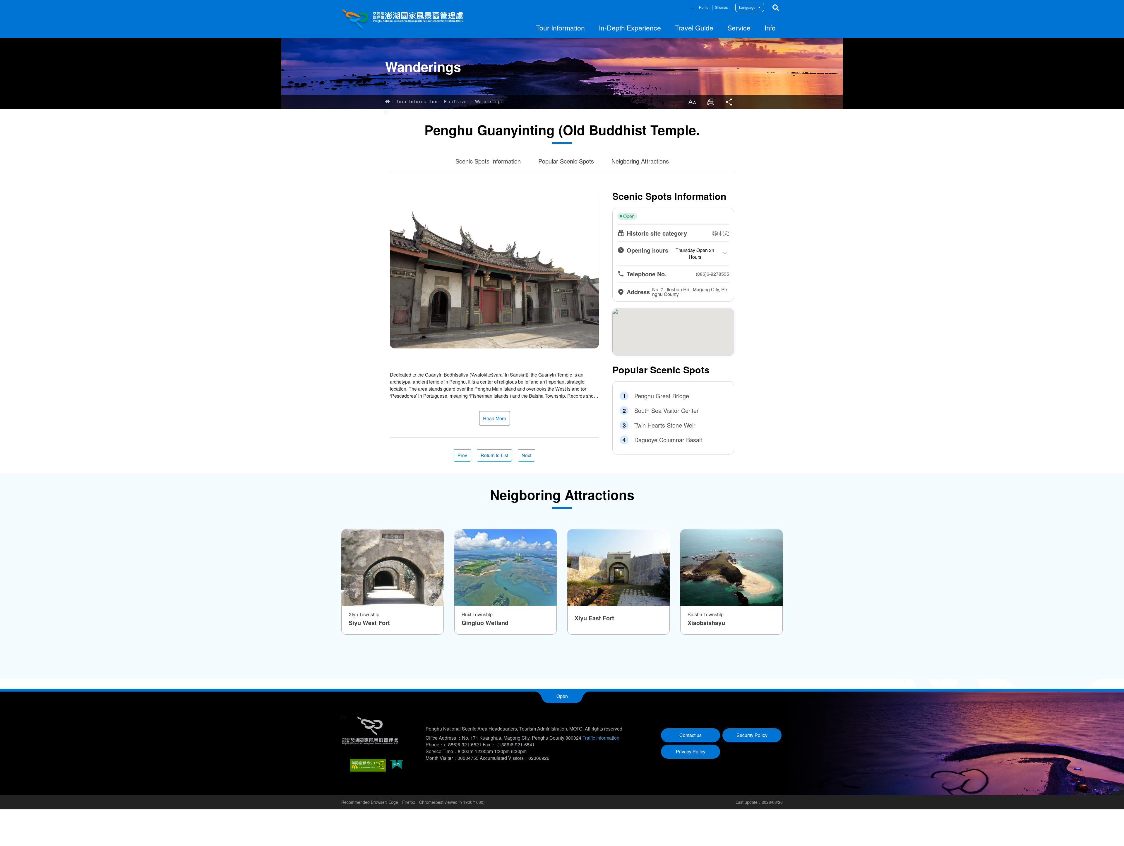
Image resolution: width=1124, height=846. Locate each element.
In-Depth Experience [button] (630, 28)
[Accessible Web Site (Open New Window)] (368, 765)
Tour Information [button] (560, 28)
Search (776, 8)
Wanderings (489, 101)
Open (562, 696)
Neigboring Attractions (640, 161)
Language (747, 7)
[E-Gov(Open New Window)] (396, 765)
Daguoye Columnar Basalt (668, 439)
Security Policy (751, 735)
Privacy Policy (690, 751)
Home (704, 7)
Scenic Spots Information (488, 161)
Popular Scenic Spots (566, 161)
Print (711, 102)
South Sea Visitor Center (666, 410)
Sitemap (721, 7)
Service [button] (739, 28)
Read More (494, 418)
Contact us (690, 735)
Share (729, 102)
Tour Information (417, 101)
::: (692, 7)
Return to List (494, 455)
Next (526, 455)
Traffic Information (600, 737)
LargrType (692, 102)
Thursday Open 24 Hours (695, 253)
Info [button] (770, 28)
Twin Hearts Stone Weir (664, 425)
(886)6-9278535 (712, 274)
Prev (462, 455)
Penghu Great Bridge (661, 395)
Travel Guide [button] (694, 28)
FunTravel (456, 101)
